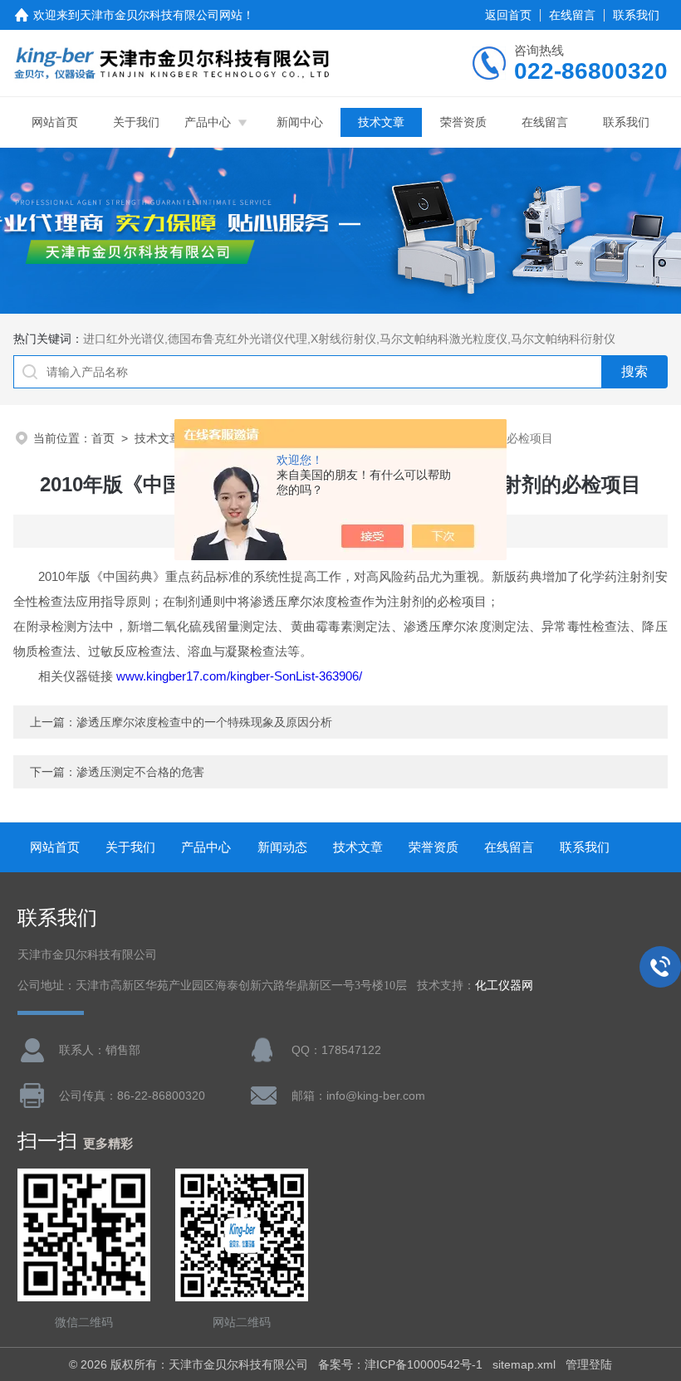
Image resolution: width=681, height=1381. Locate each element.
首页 (103, 438)
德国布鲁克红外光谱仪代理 (237, 338)
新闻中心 (300, 122)
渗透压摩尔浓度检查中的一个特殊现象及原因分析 (204, 722)
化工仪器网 (504, 985)
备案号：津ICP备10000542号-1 (400, 1364)
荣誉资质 (463, 122)
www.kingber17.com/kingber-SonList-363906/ (239, 676)
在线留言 (572, 15)
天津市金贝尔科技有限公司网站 (161, 15)
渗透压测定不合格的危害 (140, 771)
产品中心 (207, 122)
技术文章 (381, 122)
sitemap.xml (524, 1364)
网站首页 (55, 122)
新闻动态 (282, 847)
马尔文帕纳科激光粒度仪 (443, 338)
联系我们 (636, 15)
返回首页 (508, 15)
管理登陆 (589, 1364)
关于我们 (136, 122)
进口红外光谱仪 (123, 338)
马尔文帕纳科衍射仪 (563, 338)
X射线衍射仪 (343, 338)
